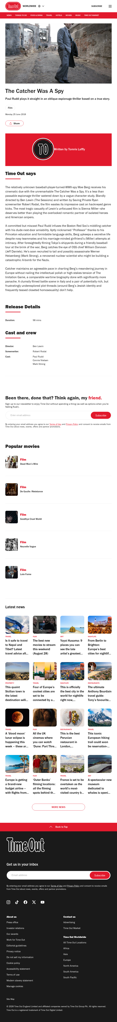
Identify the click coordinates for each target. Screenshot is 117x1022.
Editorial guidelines (16, 946)
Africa (66, 948)
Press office (12, 922)
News (9, 16)
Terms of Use (55, 425)
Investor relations (15, 928)
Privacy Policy (72, 425)
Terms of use (13, 975)
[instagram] (8, 902)
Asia (65, 954)
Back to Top (61, 827)
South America (70, 972)
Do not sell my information (20, 957)
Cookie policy (13, 963)
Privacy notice (14, 952)
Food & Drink (36, 16)
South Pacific (70, 978)
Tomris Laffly (76, 149)
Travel (49, 16)
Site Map (10, 999)
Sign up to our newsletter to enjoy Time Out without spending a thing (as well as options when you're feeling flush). (56, 405)
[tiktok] (17, 902)
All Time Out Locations (74, 943)
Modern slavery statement (20, 981)
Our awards (12, 934)
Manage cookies (15, 986)
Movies (69, 16)
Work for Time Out (16, 940)
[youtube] (42, 902)
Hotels (59, 16)
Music (78, 16)
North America (70, 966)
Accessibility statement (18, 969)
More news (58, 807)
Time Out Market (91, 16)
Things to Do (21, 16)
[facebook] (25, 902)
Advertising (69, 922)
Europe (67, 960)
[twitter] (34, 902)
